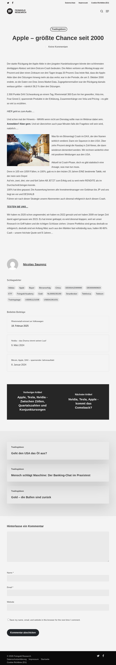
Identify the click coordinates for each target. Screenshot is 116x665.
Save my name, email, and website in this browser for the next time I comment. (45, 620)
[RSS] (21, 3)
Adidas (11, 288)
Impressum (33, 659)
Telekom (99, 294)
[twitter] (8, 3)
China (58, 288)
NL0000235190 (54, 294)
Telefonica (86, 294)
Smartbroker (71, 294)
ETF (10, 294)
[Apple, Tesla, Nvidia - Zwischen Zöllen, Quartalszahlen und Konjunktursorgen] (32, 402)
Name (10, 573)
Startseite (44, 659)
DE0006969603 (94, 288)
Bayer (31, 288)
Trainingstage (14, 300)
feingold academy (25, 294)
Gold (40, 294)
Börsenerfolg (45, 288)
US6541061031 (51, 300)
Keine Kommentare (58, 47)
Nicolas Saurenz (34, 264)
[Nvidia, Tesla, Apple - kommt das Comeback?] (83, 402)
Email (10, 587)
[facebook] (12, 3)
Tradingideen (59, 29)
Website (10, 602)
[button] (107, 11)
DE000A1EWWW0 (73, 288)
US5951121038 (32, 300)
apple (21, 288)
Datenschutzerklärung (17, 659)
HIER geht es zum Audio (19, 111)
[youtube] (17, 3)
